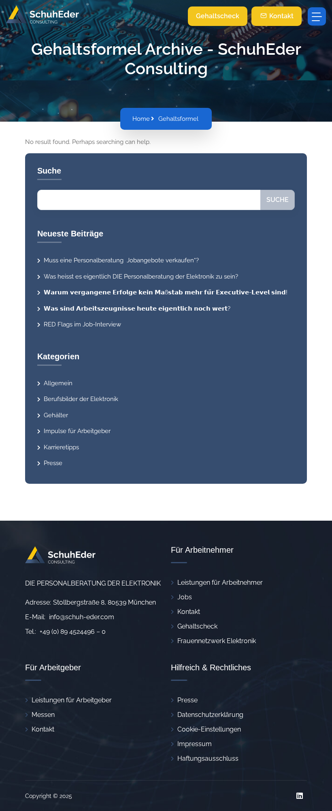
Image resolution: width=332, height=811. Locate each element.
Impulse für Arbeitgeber (77, 431)
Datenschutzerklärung (210, 715)
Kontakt (281, 16)
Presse (53, 463)
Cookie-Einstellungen (209, 729)
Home (141, 118)
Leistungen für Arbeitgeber (72, 700)
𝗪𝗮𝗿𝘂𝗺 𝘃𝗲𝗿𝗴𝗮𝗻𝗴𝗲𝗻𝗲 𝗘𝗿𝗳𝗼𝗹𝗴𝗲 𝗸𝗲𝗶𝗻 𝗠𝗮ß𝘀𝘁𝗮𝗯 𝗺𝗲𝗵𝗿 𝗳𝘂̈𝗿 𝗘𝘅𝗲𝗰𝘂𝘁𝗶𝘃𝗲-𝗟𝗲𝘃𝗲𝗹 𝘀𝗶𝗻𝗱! (165, 292)
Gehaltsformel (178, 118)
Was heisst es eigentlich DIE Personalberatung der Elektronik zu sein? (141, 276)
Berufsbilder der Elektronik (81, 399)
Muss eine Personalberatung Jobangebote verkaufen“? (122, 260)
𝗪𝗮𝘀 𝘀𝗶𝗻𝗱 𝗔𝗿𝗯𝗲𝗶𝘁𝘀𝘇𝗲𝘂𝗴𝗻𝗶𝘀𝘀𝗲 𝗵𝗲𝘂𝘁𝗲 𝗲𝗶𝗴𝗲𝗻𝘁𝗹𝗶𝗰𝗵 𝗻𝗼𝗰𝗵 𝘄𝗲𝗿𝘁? (137, 308)
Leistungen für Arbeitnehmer (220, 582)
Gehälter (56, 415)
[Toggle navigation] (317, 16)
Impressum (194, 744)
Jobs (184, 597)
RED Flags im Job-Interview (82, 324)
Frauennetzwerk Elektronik (216, 641)
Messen (43, 715)
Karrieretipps (61, 447)
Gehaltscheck (217, 16)
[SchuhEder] (42, 16)
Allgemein (58, 383)
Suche (277, 200)
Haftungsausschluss (207, 758)
